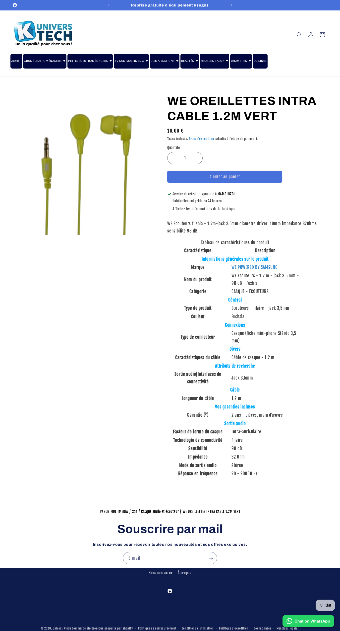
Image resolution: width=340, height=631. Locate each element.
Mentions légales (288, 628)
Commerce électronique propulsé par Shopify (102, 628)
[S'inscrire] (211, 558)
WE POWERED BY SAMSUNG (254, 267)
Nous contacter (160, 572)
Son (134, 511)
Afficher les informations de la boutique (203, 209)
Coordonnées (262, 628)
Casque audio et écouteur (160, 511)
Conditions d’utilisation (198, 628)
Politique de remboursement (157, 628)
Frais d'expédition (201, 139)
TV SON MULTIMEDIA (114, 511)
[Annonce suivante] (231, 5)
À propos (184, 572)
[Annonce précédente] (108, 5)
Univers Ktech (62, 628)
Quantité (173, 148)
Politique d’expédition (234, 628)
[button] (299, 34)
